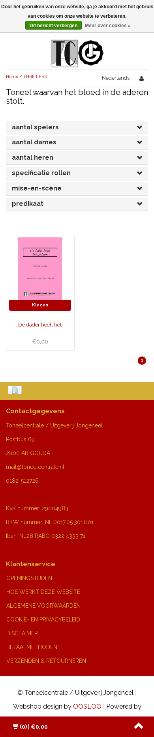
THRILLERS (35, 76)
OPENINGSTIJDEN (29, 578)
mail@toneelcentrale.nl (35, 467)
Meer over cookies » (108, 25)
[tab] (77, 127)
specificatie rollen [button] (41, 173)
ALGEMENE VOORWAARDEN (43, 606)
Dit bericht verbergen (53, 25)
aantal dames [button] (34, 142)
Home (12, 76)
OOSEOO (87, 706)
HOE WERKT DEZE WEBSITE (43, 592)
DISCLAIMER (22, 633)
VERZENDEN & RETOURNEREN (46, 661)
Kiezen (40, 305)
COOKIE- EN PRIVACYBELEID (43, 619)
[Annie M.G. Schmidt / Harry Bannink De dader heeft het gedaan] (40, 268)
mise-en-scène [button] (37, 188)
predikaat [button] (27, 203)
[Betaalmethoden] (15, 391)
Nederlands (116, 78)
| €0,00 (34, 727)
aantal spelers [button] (35, 127)
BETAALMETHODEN (31, 647)
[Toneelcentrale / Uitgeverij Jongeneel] (77, 44)
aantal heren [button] (32, 157)
